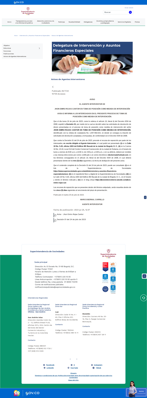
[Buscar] (130, 12)
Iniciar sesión (129, 7)
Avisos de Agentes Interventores (15, 56)
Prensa (137, 22)
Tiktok (98, 368)
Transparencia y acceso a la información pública (24, 22)
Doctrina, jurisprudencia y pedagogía (105, 22)
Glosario (73, 373)
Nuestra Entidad (74, 22)
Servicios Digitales (124, 22)
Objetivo (7, 45)
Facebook (50, 365)
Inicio (9, 22)
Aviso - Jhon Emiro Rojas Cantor (70, 214)
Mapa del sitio (73, 380)
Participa (61, 22)
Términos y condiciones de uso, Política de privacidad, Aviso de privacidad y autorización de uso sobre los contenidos (73, 376)
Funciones (7, 51)
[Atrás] (53, 87)
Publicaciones (9, 54)
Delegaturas (88, 22)
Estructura (7, 48)
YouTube (74, 368)
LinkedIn (50, 368)
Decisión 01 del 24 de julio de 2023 (71, 219)
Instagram (98, 365)
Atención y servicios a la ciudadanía (45, 22)
